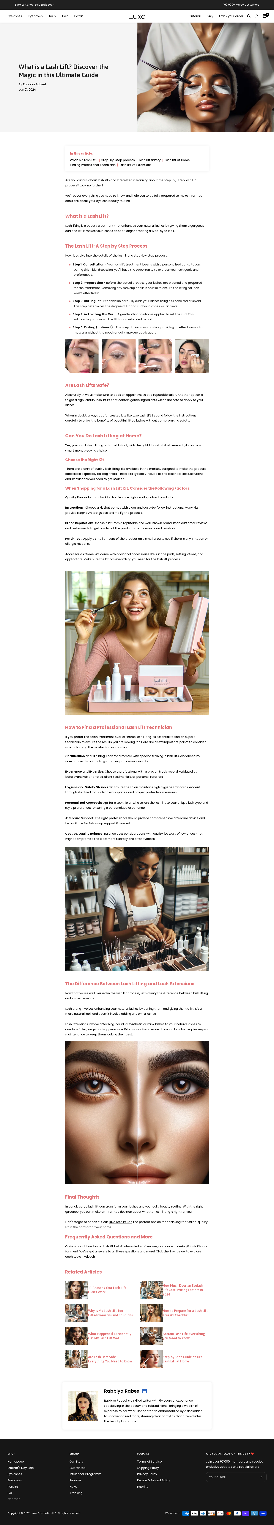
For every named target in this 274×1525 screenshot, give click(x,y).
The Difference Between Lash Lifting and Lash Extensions (129, 984)
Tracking (76, 1493)
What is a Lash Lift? (83, 160)
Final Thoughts (82, 1197)
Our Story (77, 1461)
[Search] (249, 16)
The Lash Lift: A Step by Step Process (106, 246)
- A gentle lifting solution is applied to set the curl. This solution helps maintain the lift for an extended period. (133, 317)
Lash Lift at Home (177, 160)
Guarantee (78, 1468)
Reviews (75, 1480)
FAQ (210, 16)
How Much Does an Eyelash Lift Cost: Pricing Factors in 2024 (183, 1290)
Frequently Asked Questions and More (109, 1237)
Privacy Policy (147, 1474)
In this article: (81, 153)
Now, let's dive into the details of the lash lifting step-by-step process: (116, 255)
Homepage (15, 1461)
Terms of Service (149, 1461)
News (73, 1487)
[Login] (256, 16)
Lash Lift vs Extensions (135, 164)
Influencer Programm (85, 1474)
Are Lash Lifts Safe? (87, 385)
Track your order (231, 16)
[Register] (261, 1477)
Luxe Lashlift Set (120, 1222)
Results (12, 1487)
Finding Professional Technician (93, 164)
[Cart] (265, 16)
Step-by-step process (118, 160)
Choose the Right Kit (84, 459)
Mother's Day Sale (20, 1468)
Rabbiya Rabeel (122, 1391)
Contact (13, 1499)
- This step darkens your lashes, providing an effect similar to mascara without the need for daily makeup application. (137, 330)
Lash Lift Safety (150, 160)
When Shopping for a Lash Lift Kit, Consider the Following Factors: (127, 488)
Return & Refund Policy (153, 1480)
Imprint (142, 1487)
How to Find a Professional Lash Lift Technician (118, 727)
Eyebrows (14, 1480)
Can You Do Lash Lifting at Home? (103, 436)
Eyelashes (14, 1474)
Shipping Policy (148, 1468)
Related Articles (83, 1272)
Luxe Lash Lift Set (145, 415)
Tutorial (195, 16)
